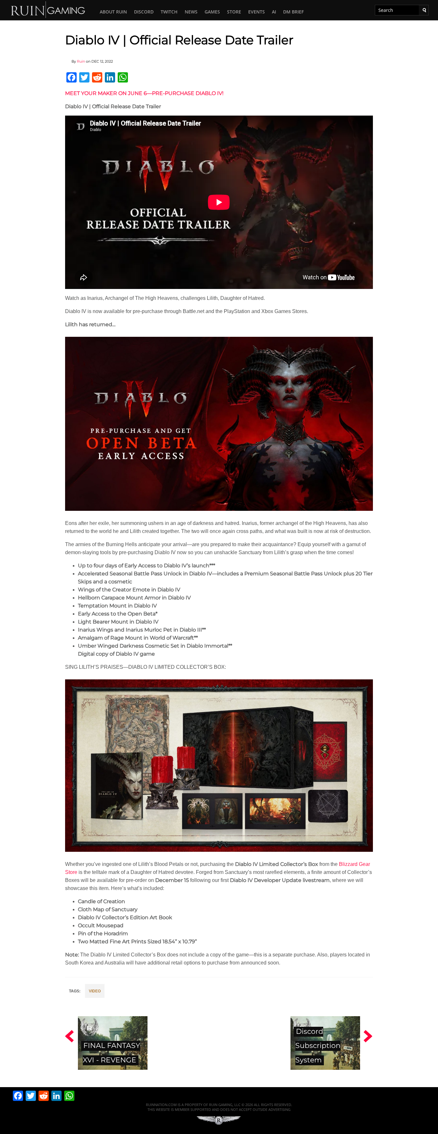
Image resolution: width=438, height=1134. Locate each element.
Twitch (169, 12)
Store (234, 12)
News (191, 12)
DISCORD (144, 12)
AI (274, 12)
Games (212, 12)
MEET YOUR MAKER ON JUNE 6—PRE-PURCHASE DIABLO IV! (144, 93)
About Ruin (113, 12)
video (95, 991)
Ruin (81, 61)
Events (256, 12)
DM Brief (293, 12)
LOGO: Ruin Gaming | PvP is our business (48, 9)
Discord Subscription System (318, 1046)
